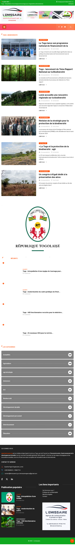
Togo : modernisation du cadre (25, 509)
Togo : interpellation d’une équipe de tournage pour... (42, 271)
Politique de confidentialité (50, 492)
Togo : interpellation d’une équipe (26, 497)
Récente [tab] (14, 258)
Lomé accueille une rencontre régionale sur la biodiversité (53, 96)
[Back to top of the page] (72, 541)
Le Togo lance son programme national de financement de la (53, 44)
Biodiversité (43, 40)
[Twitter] (61, 27)
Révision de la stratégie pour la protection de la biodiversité (54, 122)
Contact (45, 496)
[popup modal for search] (71, 27)
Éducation (26, 331)
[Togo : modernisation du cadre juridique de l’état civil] (8, 509)
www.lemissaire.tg (7, 453)
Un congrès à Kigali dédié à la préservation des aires (53, 175)
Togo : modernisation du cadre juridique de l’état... (41, 292)
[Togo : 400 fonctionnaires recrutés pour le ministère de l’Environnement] (8, 522)
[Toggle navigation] (4, 27)
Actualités (43, 143)
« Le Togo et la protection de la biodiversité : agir (54, 147)
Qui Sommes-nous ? (48, 490)
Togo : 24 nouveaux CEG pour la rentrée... (38, 333)
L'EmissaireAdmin (45, 49)
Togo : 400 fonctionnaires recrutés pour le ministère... (43, 312)
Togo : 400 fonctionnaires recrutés (25, 522)
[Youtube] (65, 27)
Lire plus (42, 58)
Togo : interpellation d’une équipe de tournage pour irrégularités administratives (22, 3)
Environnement (44, 66)
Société (25, 269)
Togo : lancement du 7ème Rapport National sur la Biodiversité (56, 70)
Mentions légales (47, 494)
